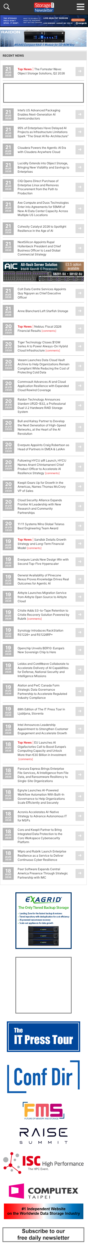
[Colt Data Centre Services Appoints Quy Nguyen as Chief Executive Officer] (80, 293)
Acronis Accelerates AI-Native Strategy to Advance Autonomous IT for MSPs (42, 816)
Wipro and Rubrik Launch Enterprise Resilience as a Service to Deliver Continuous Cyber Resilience (42, 855)
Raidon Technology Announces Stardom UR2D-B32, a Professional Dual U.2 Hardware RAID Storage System (42, 406)
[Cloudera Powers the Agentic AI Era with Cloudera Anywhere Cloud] (80, 149)
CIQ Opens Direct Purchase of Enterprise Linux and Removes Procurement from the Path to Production (38, 187)
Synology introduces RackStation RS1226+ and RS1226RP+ (40, 632)
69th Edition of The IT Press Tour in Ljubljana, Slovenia (41, 711)
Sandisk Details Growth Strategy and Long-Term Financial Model (42, 544)
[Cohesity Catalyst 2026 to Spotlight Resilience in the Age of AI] (80, 228)
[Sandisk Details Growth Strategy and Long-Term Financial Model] (80, 544)
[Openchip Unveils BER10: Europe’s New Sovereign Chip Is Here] (80, 650)
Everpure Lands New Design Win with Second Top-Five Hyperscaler (43, 561)
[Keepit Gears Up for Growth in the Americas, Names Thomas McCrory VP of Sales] (80, 486)
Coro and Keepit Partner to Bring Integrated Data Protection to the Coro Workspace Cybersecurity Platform (40, 836)
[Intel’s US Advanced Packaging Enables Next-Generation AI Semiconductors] (80, 114)
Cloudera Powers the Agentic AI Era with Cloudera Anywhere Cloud (42, 150)
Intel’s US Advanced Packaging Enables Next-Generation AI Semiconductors (39, 114)
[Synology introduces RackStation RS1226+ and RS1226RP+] (80, 632)
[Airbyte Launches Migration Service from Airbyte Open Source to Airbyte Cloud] (80, 597)
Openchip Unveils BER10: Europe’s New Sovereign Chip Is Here (41, 650)
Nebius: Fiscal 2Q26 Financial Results (39, 329)
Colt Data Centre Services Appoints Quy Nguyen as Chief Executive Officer (42, 293)
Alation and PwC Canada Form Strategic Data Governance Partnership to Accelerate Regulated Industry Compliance (42, 691)
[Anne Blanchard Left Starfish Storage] (80, 311)
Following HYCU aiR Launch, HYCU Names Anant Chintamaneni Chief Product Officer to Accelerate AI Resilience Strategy (42, 467)
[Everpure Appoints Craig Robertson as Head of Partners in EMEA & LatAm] (80, 447)
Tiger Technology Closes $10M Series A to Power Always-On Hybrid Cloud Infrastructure (43, 346)
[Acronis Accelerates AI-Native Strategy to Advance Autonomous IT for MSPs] (80, 816)
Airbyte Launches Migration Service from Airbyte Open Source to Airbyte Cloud (42, 597)
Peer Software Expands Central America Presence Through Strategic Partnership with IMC (43, 873)
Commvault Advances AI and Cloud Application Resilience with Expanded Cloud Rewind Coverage (43, 386)
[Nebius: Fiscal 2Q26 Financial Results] (80, 328)
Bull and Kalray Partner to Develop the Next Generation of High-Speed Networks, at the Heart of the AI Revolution (42, 427)
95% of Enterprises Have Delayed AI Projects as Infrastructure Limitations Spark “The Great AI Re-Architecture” (43, 132)
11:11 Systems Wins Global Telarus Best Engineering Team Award (41, 526)
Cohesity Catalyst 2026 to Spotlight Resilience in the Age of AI (42, 229)
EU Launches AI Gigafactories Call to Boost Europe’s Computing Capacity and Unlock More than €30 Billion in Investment (42, 751)
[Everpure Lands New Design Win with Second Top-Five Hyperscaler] (80, 561)
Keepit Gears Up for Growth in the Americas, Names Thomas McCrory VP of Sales (42, 487)
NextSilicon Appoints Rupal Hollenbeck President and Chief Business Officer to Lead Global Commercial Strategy (39, 248)
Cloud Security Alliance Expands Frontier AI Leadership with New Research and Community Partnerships (40, 506)
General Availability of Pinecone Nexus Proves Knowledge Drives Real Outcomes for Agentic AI (43, 579)
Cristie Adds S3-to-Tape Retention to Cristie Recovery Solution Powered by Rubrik (43, 615)
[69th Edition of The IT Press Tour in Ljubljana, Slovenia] (80, 711)
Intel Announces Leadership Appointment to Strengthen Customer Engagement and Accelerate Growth (43, 729)
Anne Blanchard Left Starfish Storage (43, 311)
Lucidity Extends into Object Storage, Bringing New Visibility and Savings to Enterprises (43, 167)
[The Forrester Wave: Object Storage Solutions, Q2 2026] (80, 71)
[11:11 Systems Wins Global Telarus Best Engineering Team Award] (80, 526)
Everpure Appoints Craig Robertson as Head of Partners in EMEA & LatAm (43, 447)
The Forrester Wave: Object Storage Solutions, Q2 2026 (41, 71)
